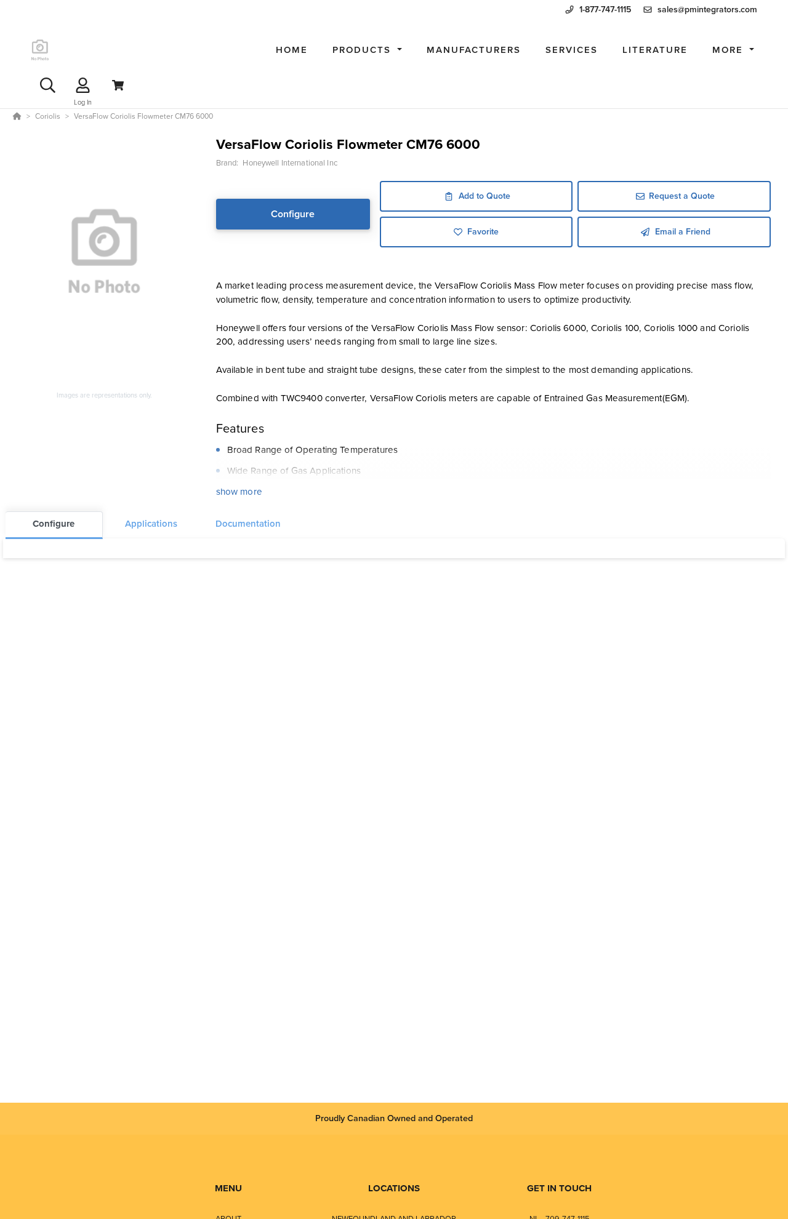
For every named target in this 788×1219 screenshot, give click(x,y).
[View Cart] (118, 85)
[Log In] (83, 85)
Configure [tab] (53, 523)
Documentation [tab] (248, 523)
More (729, 50)
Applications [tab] (151, 523)
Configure (293, 214)
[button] (367, 50)
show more (239, 491)
